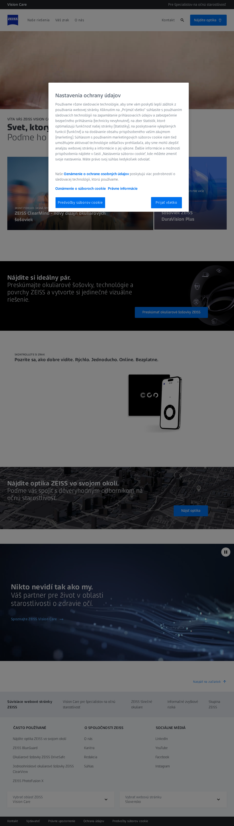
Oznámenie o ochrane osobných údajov (96, 174)
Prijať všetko (166, 202)
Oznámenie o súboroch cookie (80, 188)
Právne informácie (123, 188)
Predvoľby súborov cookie (80, 202)
